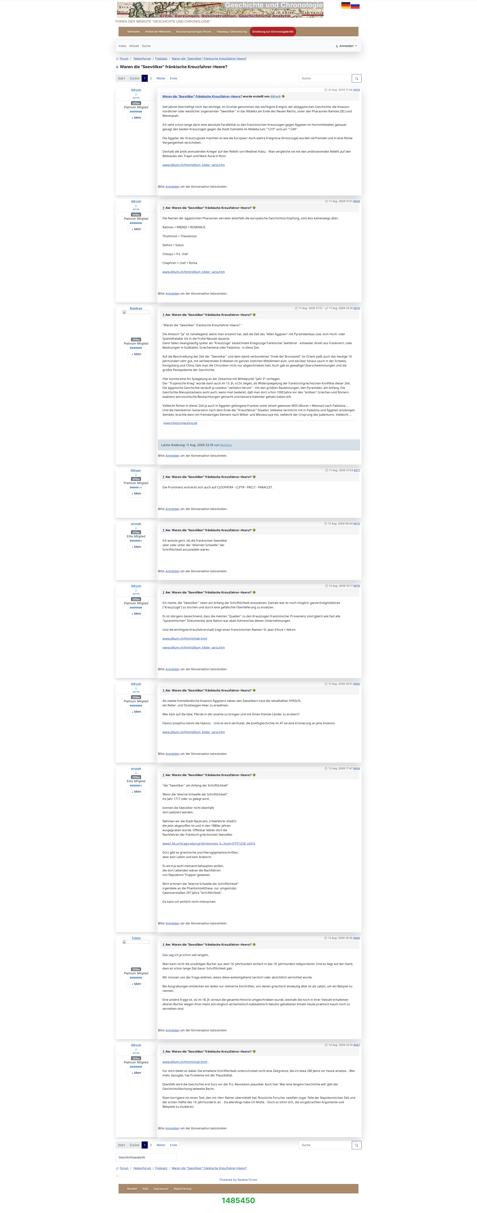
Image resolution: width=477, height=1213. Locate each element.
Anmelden (172, 186)
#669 (356, 201)
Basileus (136, 308)
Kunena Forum (247, 1180)
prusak (136, 523)
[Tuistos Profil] (136, 953)
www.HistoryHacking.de (180, 423)
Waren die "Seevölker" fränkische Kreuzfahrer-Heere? (202, 96)
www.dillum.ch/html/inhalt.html (184, 638)
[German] (346, 5)
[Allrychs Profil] (136, 94)
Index (122, 46)
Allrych (136, 90)
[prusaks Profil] (136, 528)
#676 (356, 585)
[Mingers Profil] (136, 474)
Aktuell (134, 46)
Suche (146, 46)
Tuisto (136, 938)
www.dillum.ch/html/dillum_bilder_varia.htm (193, 165)
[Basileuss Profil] (136, 323)
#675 (356, 523)
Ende (173, 78)
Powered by (228, 1180)
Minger (136, 470)
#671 (357, 470)
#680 (356, 683)
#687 (356, 1044)
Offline (136, 103)
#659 (356, 89)
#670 (356, 308)
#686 (356, 937)
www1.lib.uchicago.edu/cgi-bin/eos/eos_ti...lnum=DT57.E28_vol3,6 (208, 843)
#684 (356, 768)
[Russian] (355, 5)
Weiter (161, 78)
